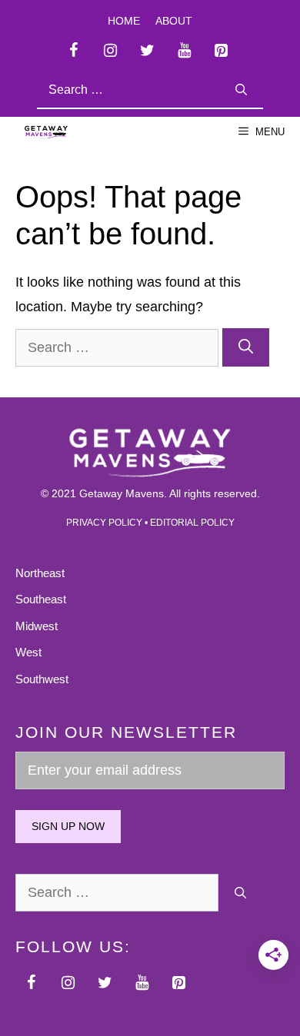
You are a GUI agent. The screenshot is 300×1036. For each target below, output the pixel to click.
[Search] (241, 90)
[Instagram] (110, 51)
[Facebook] (73, 51)
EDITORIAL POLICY (192, 522)
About (173, 21)
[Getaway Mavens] (46, 132)
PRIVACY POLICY (104, 522)
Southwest (41, 679)
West (28, 652)
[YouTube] (183, 51)
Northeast (40, 572)
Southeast (40, 599)
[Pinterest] (220, 51)
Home (124, 21)
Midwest (36, 626)
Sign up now (68, 826)
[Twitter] (147, 51)
